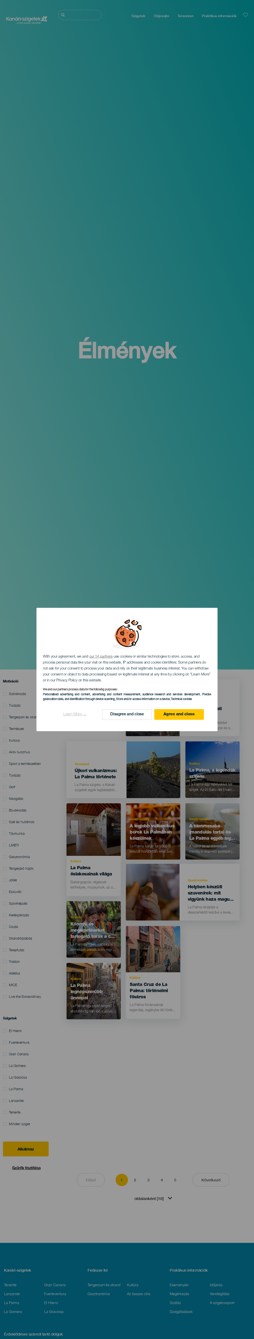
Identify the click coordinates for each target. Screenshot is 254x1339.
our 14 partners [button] (101, 657)
